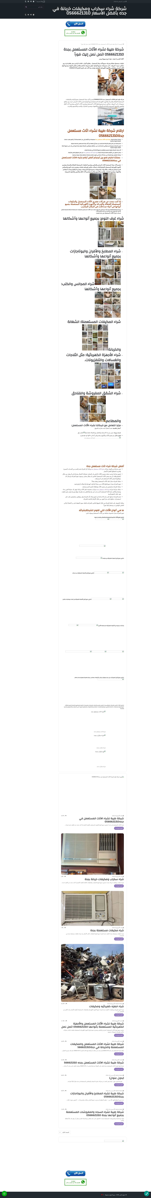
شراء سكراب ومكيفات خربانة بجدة (104, 879)
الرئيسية (120, 44)
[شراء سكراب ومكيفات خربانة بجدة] (92, 854)
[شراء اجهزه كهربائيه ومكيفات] (92, 973)
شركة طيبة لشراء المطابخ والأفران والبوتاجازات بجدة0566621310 (97, 1095)
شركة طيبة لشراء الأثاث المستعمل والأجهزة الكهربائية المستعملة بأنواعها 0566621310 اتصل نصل (92, 1025)
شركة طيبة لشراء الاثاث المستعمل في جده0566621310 (101, 820)
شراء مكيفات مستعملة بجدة (107, 930)
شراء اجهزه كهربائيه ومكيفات (106, 1006)
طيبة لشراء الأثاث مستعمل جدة (103, 139)
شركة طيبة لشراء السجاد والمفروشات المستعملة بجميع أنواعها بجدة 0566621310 (95, 1114)
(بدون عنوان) (116, 1078)
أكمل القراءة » (119, 828)
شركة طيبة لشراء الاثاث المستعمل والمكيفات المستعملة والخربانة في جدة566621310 (97, 1046)
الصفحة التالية (65, 1132)
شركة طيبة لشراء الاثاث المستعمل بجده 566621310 (94, 1062)
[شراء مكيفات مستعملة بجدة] (92, 908)
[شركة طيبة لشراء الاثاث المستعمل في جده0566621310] (92, 795)
